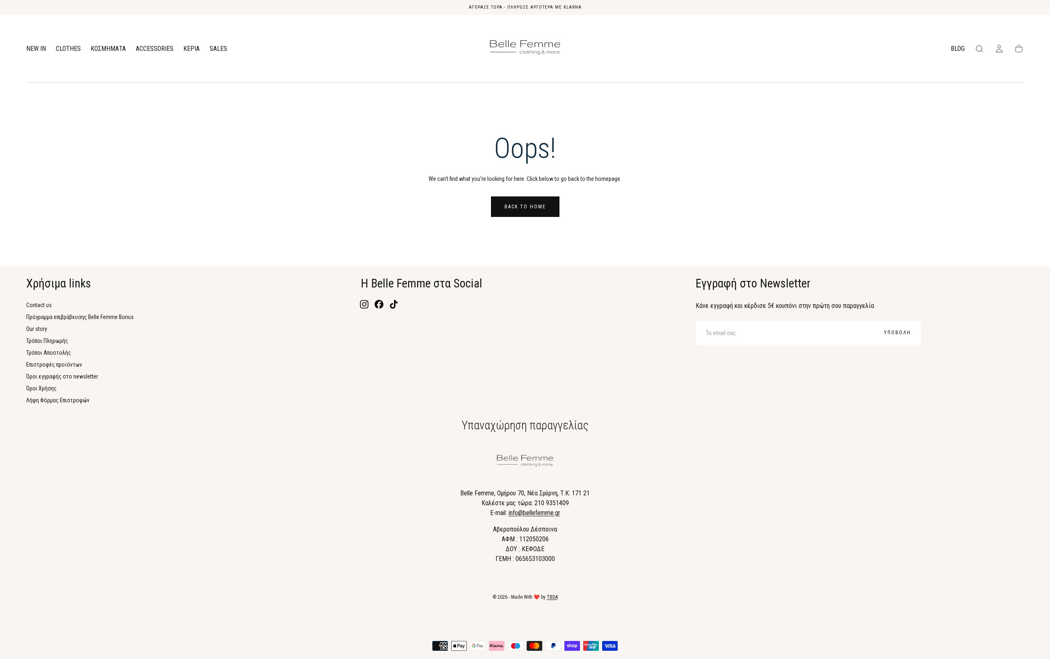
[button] (979, 49)
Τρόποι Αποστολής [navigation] (48, 352)
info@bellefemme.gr (534, 513)
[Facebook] (379, 304)
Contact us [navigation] (39, 305)
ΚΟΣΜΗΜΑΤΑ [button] (108, 48)
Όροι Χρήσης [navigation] (41, 388)
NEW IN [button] (36, 48)
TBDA (552, 597)
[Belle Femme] (525, 462)
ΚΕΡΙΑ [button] (191, 48)
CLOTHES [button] (68, 48)
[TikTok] (393, 304)
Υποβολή (897, 332)
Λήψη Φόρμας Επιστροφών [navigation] (57, 400)
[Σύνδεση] (999, 49)
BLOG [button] (958, 48)
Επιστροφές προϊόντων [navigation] (54, 364)
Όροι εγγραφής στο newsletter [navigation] (62, 376)
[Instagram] (364, 304)
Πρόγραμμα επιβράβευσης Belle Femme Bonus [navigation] (80, 317)
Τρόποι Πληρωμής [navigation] (47, 340)
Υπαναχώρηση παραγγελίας (525, 425)
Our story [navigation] (36, 329)
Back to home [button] (525, 207)
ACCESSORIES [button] (154, 48)
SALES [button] (218, 48)
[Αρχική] (525, 49)
